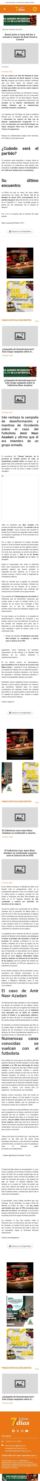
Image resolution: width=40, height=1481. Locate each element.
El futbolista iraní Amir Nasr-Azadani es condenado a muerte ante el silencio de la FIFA (22, 638)
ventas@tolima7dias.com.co (16, 1446)
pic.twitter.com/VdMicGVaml (12, 1147)
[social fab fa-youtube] (27, 1429)
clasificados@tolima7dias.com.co (18, 1449)
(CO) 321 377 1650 (13, 1439)
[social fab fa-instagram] (22, 1429)
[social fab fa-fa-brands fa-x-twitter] (18, 1429)
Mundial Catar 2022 (15, 29)
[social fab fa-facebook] (13, 1429)
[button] (36, 321)
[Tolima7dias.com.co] (20, 9)
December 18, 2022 (24, 1153)
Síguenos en (21, 231)
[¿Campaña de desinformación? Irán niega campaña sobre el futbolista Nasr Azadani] (20, 336)
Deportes (5, 29)
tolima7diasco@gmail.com (15, 1444)
